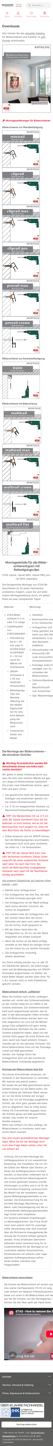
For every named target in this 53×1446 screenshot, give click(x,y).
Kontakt (6, 1376)
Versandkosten (37, 1432)
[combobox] (38, 5)
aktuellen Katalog (35, 33)
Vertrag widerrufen (26, 1424)
